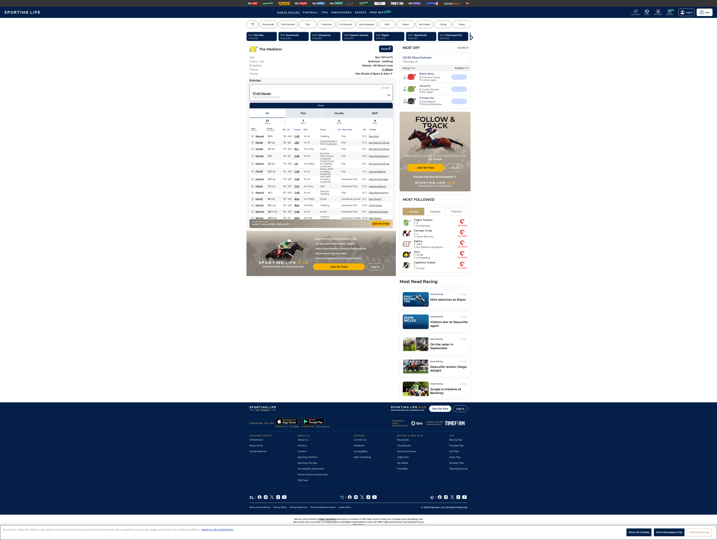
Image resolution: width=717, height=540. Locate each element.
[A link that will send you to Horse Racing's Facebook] (350, 497)
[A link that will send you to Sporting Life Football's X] (452, 497)
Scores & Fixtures (406, 451)
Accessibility (361, 451)
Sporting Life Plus (307, 457)
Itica (417, 251)
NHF (375, 113)
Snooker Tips (456, 462)
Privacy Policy (280, 507)
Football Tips (456, 445)
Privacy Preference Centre (323, 507)
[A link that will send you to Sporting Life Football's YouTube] (464, 497)
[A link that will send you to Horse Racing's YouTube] (374, 497)
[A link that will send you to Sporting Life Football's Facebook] (440, 497)
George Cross (423, 230)
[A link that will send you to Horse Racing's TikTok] (368, 497)
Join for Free (380, 223)
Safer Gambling (362, 457)
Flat (303, 113)
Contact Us (360, 439)
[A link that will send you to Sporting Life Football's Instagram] (446, 497)
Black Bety (427, 73)
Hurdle (339, 113)
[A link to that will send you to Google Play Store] (316, 423)
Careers (302, 451)
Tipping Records (458, 468)
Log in (460, 408)
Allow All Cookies (638, 532)
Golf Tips (454, 451)
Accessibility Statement (311, 468)
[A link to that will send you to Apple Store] (287, 423)
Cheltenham (256, 439)
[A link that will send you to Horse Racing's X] (362, 497)
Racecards (403, 439)
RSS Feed (303, 480)
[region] (358, 532)
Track (384, 49)
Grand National (257, 451)
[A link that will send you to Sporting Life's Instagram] (266, 497)
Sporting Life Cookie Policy (217, 529)
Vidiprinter (403, 457)
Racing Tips (455, 439)
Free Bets (402, 468)
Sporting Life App (307, 462)
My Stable (402, 462)
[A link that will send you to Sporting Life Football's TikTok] (458, 497)
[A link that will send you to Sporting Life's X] (272, 497)
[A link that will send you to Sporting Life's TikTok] (278, 497)
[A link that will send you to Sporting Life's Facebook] (260, 497)
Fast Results (404, 445)
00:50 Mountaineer (417, 57)
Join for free (440, 408)
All (267, 113)
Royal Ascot (256, 445)
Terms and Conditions (259, 507)
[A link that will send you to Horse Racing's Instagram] (356, 497)
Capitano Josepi (424, 262)
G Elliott (387, 69)
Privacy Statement (299, 507)
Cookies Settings (699, 532)
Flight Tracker (423, 220)
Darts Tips (454, 457)
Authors (302, 445)
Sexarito (425, 85)
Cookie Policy (345, 507)
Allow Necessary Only (669, 532)
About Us (303, 439)
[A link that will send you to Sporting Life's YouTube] (284, 497)
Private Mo (427, 98)
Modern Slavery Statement (313, 474)
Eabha (418, 241)
